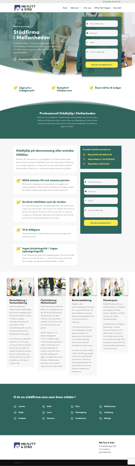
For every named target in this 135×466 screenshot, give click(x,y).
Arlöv (49, 406)
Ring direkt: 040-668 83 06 (112, 2)
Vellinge (107, 418)
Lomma (21, 406)
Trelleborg (108, 412)
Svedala (22, 418)
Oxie (77, 406)
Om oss (87, 8)
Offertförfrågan (102, 8)
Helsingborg (80, 412)
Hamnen (51, 418)
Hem (65, 8)
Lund (49, 412)
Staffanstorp (109, 406)
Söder (21, 412)
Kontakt (117, 8)
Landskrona (80, 418)
